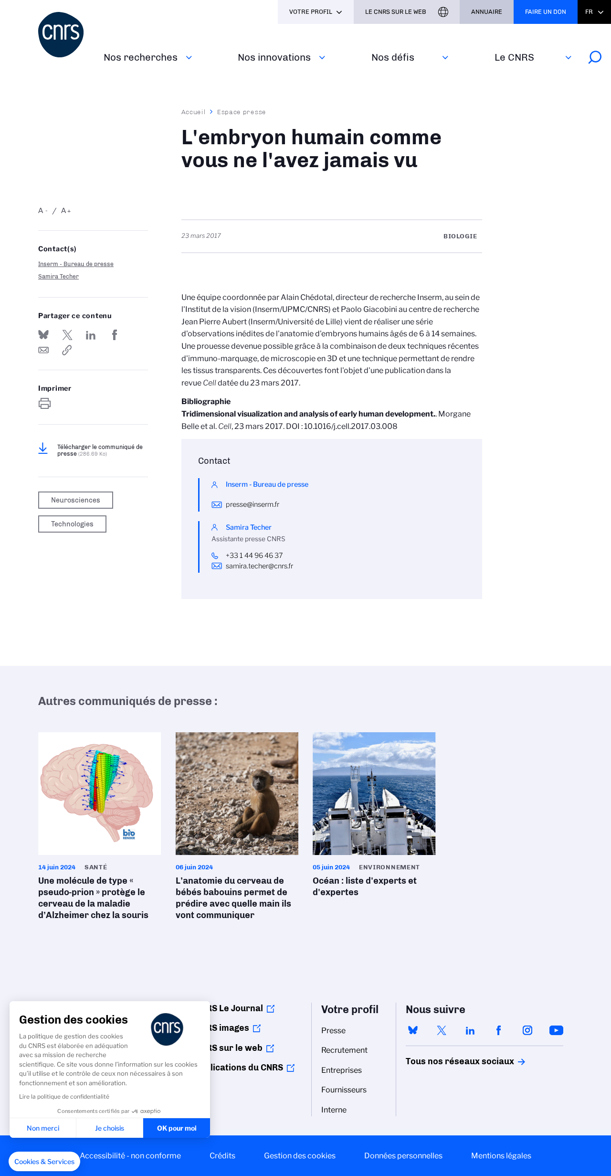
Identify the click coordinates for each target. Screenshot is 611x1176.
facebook (499, 1030)
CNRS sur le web (229, 1048)
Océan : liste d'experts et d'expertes (374, 817)
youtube (556, 1030)
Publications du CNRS (239, 1067)
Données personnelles (403, 1155)
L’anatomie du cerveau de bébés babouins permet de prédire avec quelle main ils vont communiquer (237, 829)
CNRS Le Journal (229, 1008)
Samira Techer (58, 276)
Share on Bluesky (43, 335)
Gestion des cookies (300, 1155)
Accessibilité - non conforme (130, 1155)
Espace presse (241, 112)
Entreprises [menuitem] (341, 1070)
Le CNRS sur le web (395, 11)
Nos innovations (274, 57)
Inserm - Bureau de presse (76, 263)
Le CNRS (514, 57)
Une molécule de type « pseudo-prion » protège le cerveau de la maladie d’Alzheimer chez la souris (99, 829)
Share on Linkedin (90, 335)
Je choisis (109, 1128)
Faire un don (545, 11)
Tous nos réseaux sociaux (443, 1061)
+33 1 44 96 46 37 (254, 555)
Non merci (43, 1128)
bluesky (413, 1030)
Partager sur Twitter (67, 335)
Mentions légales (501, 1155)
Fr (589, 11)
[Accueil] (65, 34)
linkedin (470, 1030)
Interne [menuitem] (334, 1109)
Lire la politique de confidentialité (64, 1096)
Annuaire (486, 11)
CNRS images (222, 1028)
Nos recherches (141, 57)
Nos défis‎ (392, 57)
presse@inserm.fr (252, 504)
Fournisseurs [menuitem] (344, 1089)
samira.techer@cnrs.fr (259, 566)
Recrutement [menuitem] (344, 1050)
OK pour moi (177, 1128)
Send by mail (43, 350)
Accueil (193, 112)
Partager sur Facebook (114, 335)
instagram (527, 1030)
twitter (441, 1030)
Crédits (222, 1155)
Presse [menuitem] (333, 1030)
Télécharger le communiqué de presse (100, 450)
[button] (44, 1162)
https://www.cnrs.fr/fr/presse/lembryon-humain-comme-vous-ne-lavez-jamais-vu (67, 350)
